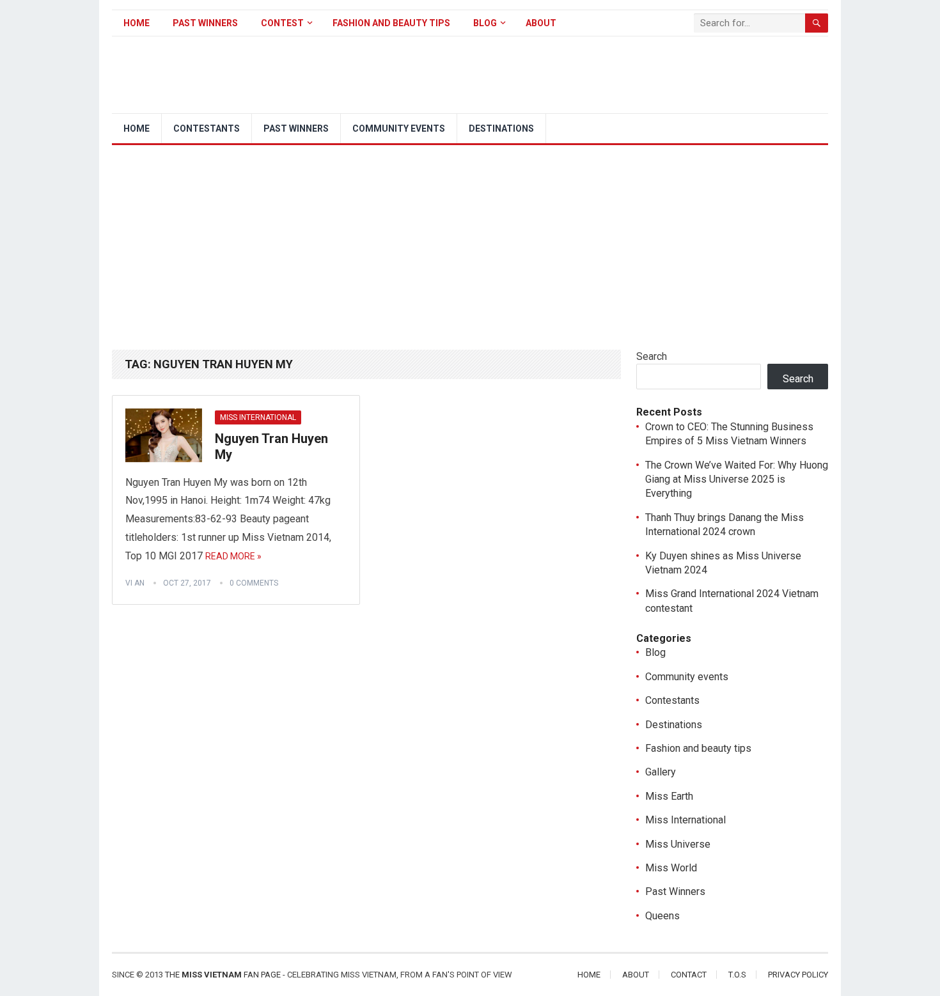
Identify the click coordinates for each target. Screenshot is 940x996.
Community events (398, 128)
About (541, 23)
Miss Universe (677, 844)
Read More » (233, 556)
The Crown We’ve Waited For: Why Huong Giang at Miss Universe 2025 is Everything (736, 479)
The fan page (223, 974)
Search (651, 356)
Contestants (206, 128)
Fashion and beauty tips (391, 23)
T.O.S (737, 974)
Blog (485, 23)
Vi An (135, 583)
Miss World (671, 868)
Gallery (660, 772)
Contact (689, 974)
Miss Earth (669, 796)
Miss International (258, 417)
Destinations (501, 128)
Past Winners (205, 23)
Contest (282, 23)
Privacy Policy (798, 974)
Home (136, 23)
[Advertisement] (470, 241)
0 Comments (254, 583)
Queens (662, 916)
